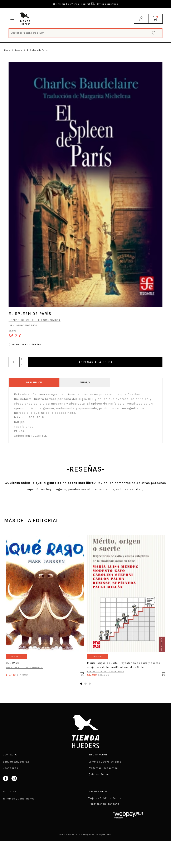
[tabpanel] (45, 604)
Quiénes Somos (99, 774)
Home (7, 50)
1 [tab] (81, 684)
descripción (34, 382)
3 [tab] (90, 684)
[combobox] (85, 33)
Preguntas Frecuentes (103, 767)
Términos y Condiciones (19, 798)
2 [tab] (85, 684)
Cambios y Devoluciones (104, 761)
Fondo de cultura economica (34, 320)
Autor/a (85, 382)
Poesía (19, 50)
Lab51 (109, 834)
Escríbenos (10, 767)
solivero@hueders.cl (16, 761)
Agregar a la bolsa (95, 362)
